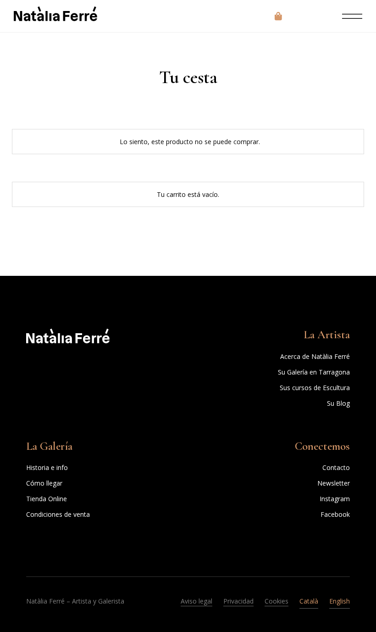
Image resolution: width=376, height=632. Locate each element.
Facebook (335, 514)
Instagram (335, 498)
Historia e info (47, 467)
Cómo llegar (44, 483)
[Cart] (278, 16)
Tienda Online (46, 498)
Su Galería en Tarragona (314, 372)
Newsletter (333, 483)
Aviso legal (196, 601)
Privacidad (238, 601)
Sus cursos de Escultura (315, 387)
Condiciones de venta (58, 514)
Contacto (336, 467)
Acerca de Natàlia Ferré (315, 356)
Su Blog (338, 403)
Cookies (276, 601)
